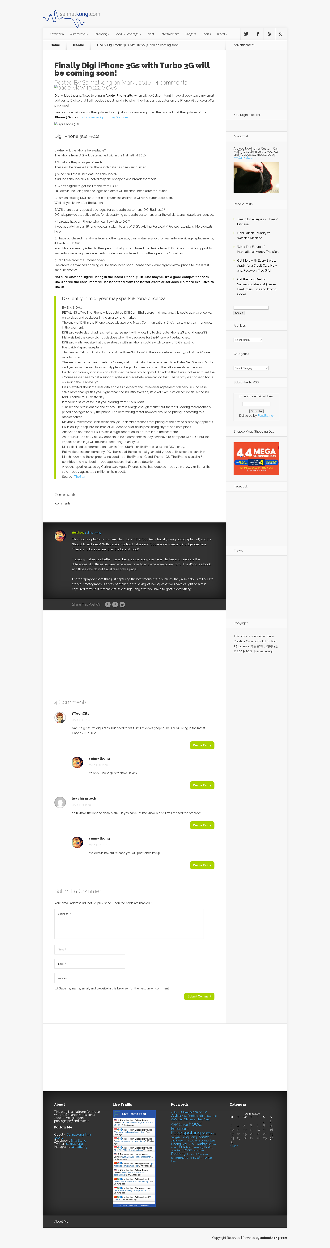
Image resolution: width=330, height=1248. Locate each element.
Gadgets (190, 34)
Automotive (79, 34)
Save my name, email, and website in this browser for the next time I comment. (114, 988)
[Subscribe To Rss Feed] (269, 34)
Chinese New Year (197, 1119)
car (180, 1119)
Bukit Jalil (212, 1116)
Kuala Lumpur (202, 1140)
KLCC (191, 1140)
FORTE (206, 1133)
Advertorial (57, 34)
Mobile (78, 45)
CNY (174, 1125)
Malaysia (204, 1144)
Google (108, 605)
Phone (188, 1150)
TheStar (79, 476)
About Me (61, 1221)
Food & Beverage (128, 34)
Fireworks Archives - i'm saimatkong (131, 1181)
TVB (210, 1158)
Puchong (178, 1154)
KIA (185, 1140)
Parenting (101, 34)
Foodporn (180, 1128)
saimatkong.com (273, 1238)
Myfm (189, 1147)
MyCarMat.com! (245, 157)
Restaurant (191, 1154)
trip (204, 1157)
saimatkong (99, 758)
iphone (203, 1137)
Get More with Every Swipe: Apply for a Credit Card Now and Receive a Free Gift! (257, 265)
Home (55, 45)
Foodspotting (186, 1133)
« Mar (234, 1146)
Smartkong (78, 1140)
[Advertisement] (186, 16)
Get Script (122, 1205)
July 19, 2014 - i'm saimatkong (129, 1150)
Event (150, 34)
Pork (195, 1150)
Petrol (180, 1150)
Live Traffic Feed (134, 1113)
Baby (184, 1116)
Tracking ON (144, 1205)
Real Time (133, 1205)
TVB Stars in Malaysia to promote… (131, 1190)
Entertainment (169, 34)
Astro (176, 1115)
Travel (222, 34)
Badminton (197, 1116)
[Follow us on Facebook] (258, 34)
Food (195, 1123)
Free (213, 1133)
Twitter (122, 605)
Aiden (194, 1112)
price (201, 1150)
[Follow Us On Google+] (281, 34)
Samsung (203, 1154)
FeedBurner (266, 415)
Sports (206, 34)
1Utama (184, 1112)
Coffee (183, 1125)
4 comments (171, 82)
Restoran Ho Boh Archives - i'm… (130, 1132)
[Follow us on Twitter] (246, 34)
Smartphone (179, 1157)
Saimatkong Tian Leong (72, 1136)
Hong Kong (189, 1137)
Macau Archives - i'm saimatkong (130, 1141)
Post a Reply (202, 745)
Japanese (177, 1140)
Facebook (115, 605)
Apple (203, 1112)
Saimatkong (97, 82)
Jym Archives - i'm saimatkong (136, 1157)
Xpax (173, 1161)
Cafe (174, 1119)
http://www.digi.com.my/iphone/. (105, 117)
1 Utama (175, 1112)
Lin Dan (192, 1144)
